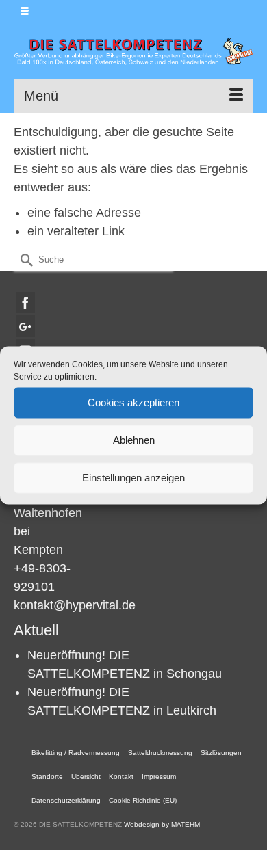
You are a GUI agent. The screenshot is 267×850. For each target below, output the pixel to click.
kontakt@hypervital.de (75, 605)
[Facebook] (25, 302)
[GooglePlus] (25, 325)
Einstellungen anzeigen (133, 477)
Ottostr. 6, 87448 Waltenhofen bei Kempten (48, 513)
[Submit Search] (24, 259)
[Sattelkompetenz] (133, 51)
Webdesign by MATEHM (162, 824)
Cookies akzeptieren (133, 402)
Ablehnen (134, 440)
